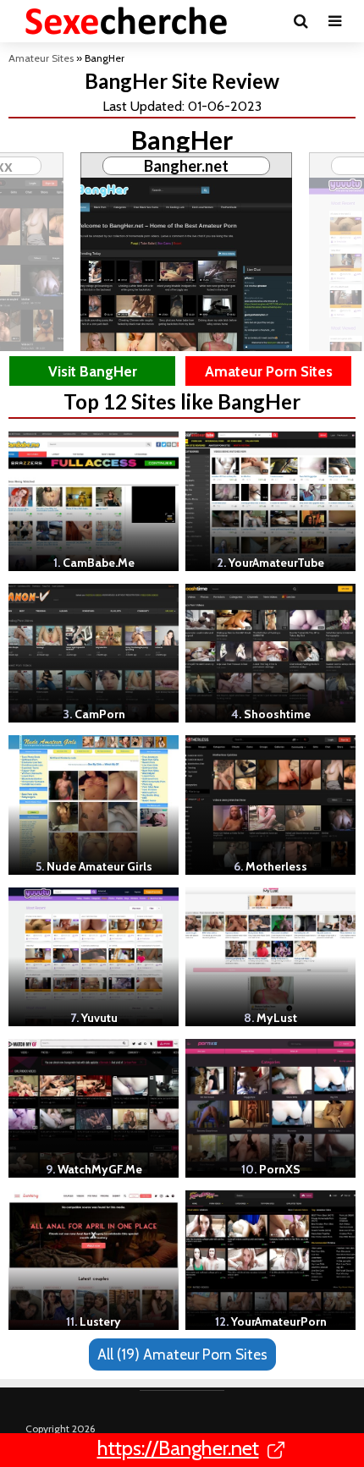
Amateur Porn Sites (269, 371)
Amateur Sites (41, 58)
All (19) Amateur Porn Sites (182, 1354)
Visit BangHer (92, 371)
